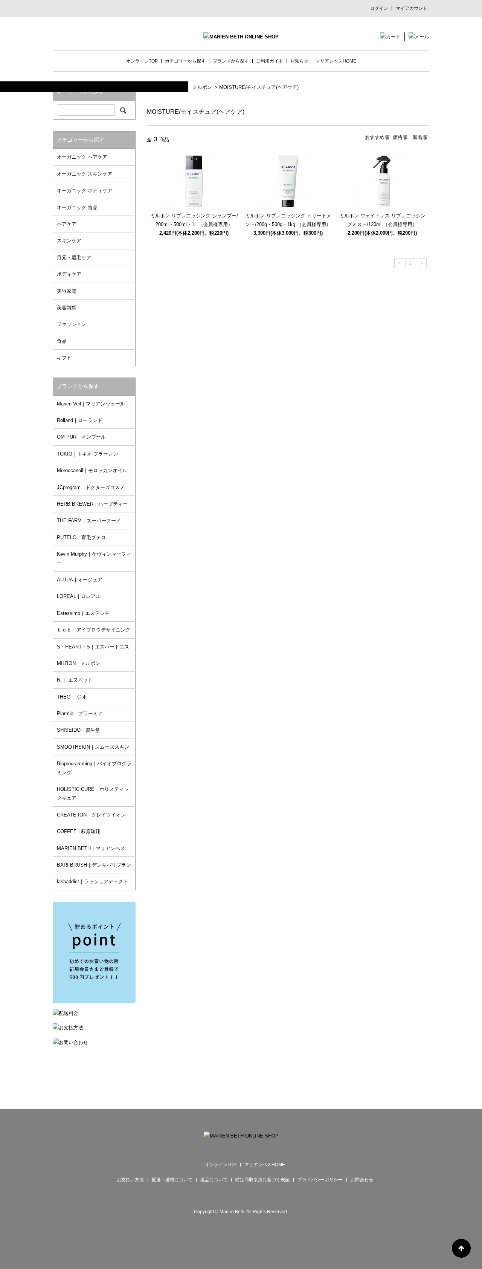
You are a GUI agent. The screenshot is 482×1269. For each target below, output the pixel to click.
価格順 (400, 137)
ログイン (379, 8)
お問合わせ (362, 1180)
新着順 (420, 137)
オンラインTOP (142, 61)
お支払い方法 (130, 1180)
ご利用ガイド (269, 61)
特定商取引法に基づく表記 (262, 1180)
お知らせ (299, 61)
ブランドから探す (231, 61)
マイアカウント (411, 8)
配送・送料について (172, 1180)
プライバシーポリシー (320, 1180)
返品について (213, 1180)
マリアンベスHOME (336, 61)
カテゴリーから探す (185, 61)
